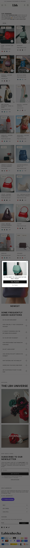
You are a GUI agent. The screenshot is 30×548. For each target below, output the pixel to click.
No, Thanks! (15, 285)
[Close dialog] (27, 262)
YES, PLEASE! (15, 282)
